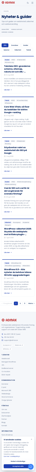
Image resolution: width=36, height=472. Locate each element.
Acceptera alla (18, 466)
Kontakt (4, 426)
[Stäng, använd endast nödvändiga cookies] (31, 439)
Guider (25, 45)
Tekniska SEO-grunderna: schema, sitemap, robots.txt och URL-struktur (17, 70)
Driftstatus (6, 349)
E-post (4, 387)
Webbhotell (6, 359)
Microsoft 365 (6, 390)
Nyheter (7, 50)
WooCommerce (7, 397)
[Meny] (32, 3)
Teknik (28, 50)
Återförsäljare (6, 416)
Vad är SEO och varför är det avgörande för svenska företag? (16, 191)
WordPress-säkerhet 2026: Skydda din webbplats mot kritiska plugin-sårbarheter (18, 233)
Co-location (6, 371)
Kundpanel (6, 345)
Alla (5, 45)
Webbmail (18, 345)
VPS (3, 365)
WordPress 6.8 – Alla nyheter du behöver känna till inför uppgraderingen (17, 272)
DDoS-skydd (6, 375)
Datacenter (6, 413)
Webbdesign (6, 394)
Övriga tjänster (7, 400)
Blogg (3, 422)
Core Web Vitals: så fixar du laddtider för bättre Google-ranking (16, 109)
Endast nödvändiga (18, 461)
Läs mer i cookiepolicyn (12, 456)
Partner (4, 419)
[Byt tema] (28, 3)
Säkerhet (17, 50)
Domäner (14, 45)
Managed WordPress (9, 362)
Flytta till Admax (7, 435)
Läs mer (7, 90)
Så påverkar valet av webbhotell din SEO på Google (15, 150)
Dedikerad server (7, 368)
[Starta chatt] (31, 467)
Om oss (4, 409)
